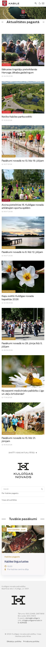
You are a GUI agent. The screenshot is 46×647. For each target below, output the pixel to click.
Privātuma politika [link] (31, 641)
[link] (17, 3)
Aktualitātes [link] (8, 156)
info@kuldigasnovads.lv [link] (32, 620)
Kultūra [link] (6, 65)
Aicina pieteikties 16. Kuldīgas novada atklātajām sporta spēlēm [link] (23, 206)
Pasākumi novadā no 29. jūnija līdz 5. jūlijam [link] (22, 345)
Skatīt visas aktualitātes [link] (22, 453)
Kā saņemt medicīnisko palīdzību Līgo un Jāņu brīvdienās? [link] (23, 392)
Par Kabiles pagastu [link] (10, 493)
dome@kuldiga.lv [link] (32, 618)
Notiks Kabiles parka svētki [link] (17, 116)
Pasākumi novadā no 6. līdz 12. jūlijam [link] (22, 252)
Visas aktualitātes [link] (9, 500)
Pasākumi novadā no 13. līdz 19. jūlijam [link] (23, 160)
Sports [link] (6, 200)
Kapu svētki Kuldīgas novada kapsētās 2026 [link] (18, 298)
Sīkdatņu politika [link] (14, 641)
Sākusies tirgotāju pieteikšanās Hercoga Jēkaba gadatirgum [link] (19, 71)
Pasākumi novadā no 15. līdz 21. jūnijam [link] (19, 440)
